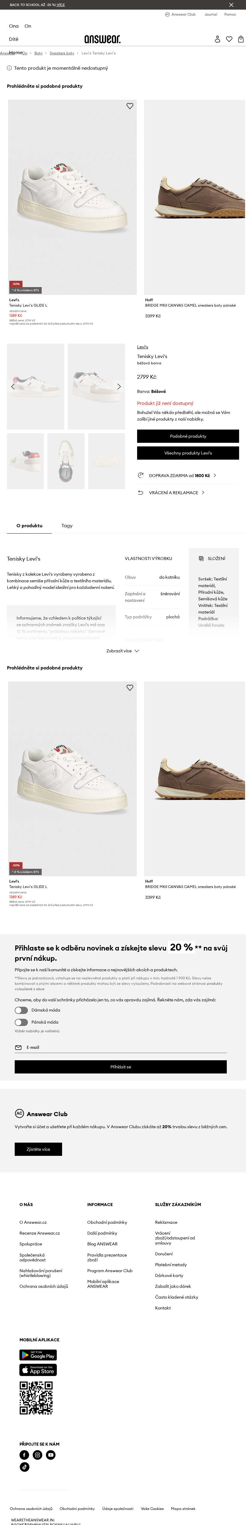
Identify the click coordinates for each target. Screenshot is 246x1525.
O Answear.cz (33, 1222)
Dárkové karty (169, 1275)
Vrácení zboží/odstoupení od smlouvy (175, 1237)
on (28, 26)
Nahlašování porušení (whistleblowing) (41, 1273)
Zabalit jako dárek (173, 1286)
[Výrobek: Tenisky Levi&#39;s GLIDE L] (72, 197)
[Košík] (240, 39)
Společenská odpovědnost (33, 1257)
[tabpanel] (123, 595)
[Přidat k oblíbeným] (129, 105)
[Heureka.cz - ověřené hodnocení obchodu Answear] (43, 1491)
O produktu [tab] (29, 525)
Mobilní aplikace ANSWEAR (103, 1284)
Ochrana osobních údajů (44, 1286)
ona (14, 26)
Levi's (142, 347)
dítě (13, 39)
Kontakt (163, 1308)
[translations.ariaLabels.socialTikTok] (25, 1467)
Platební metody (171, 1264)
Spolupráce (31, 1244)
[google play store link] (38, 1355)
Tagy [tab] (67, 525)
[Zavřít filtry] (231, 5)
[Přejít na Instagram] (37, 1455)
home (15, 52)
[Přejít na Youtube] (51, 1455)
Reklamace (166, 1222)
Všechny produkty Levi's (188, 453)
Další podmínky (102, 1233)
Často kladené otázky (176, 1297)
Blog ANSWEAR (102, 1244)
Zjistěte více (38, 1149)
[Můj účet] (217, 39)
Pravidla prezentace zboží (107, 1257)
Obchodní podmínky (107, 1222)
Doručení (163, 1254)
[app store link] (38, 1369)
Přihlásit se (120, 1067)
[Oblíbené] (229, 39)
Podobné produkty (188, 436)
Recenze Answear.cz (40, 1233)
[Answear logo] (103, 39)
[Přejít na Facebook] (24, 1455)
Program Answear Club (110, 1270)
